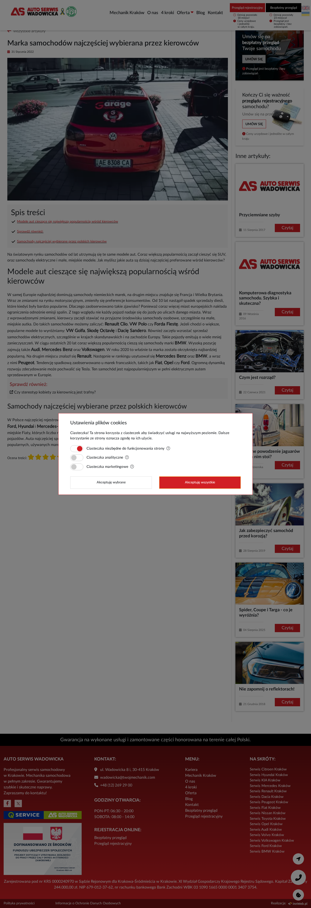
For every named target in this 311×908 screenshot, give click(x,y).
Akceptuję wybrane (111, 482)
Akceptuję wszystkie (200, 482)
